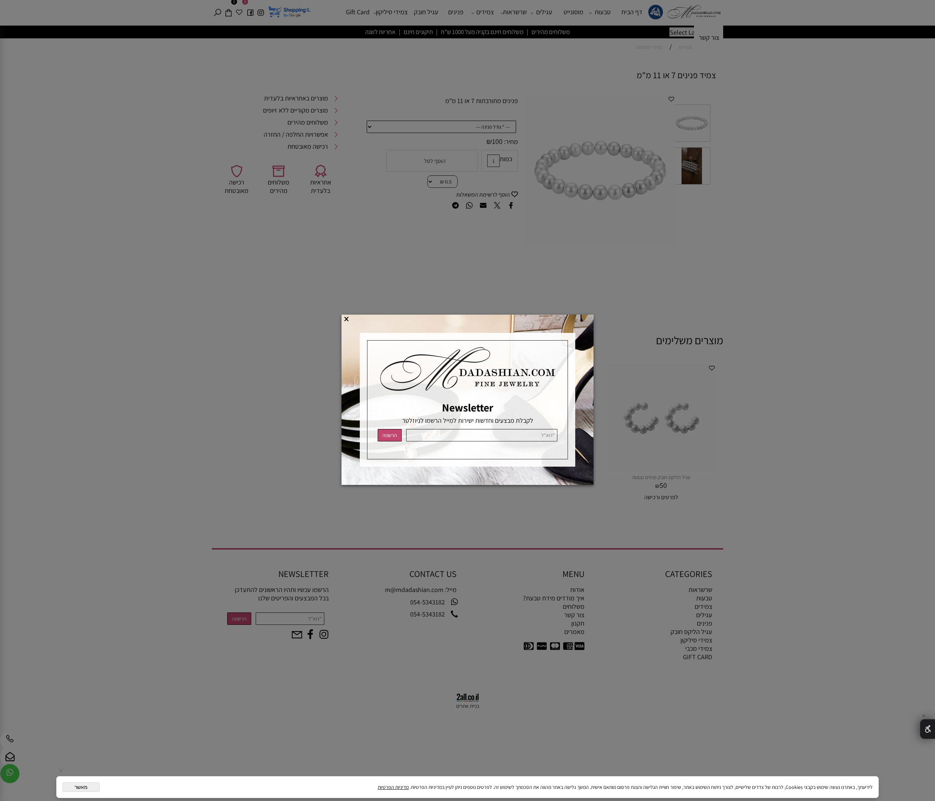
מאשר (81, 787)
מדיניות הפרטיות (393, 787)
